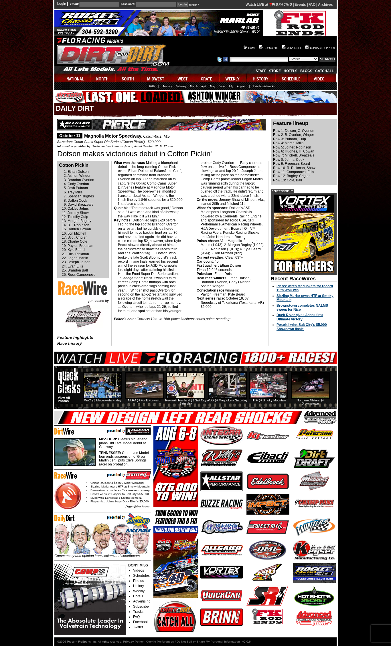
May (212, 86)
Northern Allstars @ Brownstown (310, 402)
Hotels (290, 71)
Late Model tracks (264, 86)
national (72, 78)
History (138, 586)
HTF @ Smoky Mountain (269, 400)
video (322, 78)
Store (275, 71)
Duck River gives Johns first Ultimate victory (300, 317)
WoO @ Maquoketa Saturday (227, 400)
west (182, 78)
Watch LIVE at (257, 5)
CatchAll (324, 71)
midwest (156, 78)
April (203, 86)
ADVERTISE (294, 47)
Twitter (138, 627)
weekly (233, 78)
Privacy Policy (133, 641)
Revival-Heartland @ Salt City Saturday (185, 402)
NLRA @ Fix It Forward (144, 400)
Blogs (306, 71)
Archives (325, 5)
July (230, 86)
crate (207, 78)
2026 (152, 86)
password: (128, 4)
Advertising (142, 601)
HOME (252, 47)
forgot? (194, 4)
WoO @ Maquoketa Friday (102, 400)
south (128, 78)
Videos (138, 570)
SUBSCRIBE (271, 47)
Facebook (141, 622)
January (167, 86)
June (222, 86)
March (194, 86)
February (181, 86)
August (241, 86)
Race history (69, 343)
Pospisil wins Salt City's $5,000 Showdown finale (302, 327)
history (261, 78)
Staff (261, 71)
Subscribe (141, 607)
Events (300, 5)
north (103, 78)
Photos (138, 581)
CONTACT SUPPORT (322, 47)
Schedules (141, 576)
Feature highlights (75, 337)
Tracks (138, 612)
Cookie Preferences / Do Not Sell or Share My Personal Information (193, 641)
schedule (292, 78)
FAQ (312, 5)
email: (74, 4)
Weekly (139, 591)
